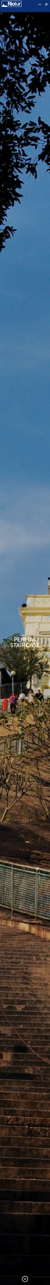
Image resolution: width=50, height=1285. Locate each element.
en (40, 4)
